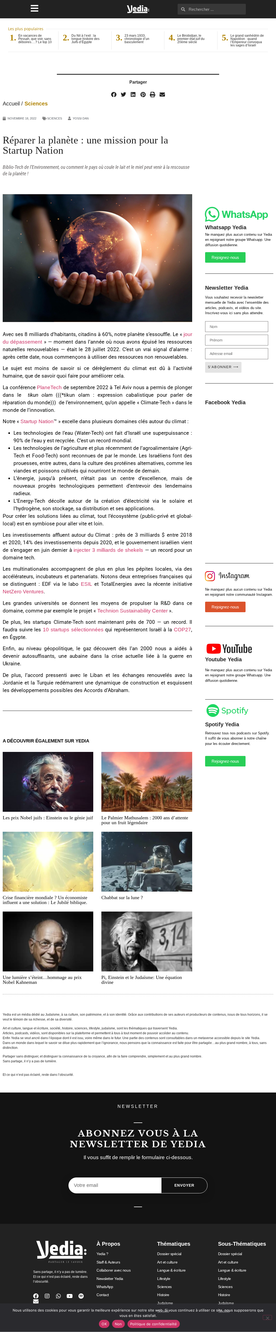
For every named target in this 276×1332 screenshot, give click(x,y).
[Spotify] (81, 1296)
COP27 (182, 629)
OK (104, 1324)
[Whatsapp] (58, 1296)
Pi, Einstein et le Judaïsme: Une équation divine (141, 980)
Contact (102, 1295)
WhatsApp (104, 1287)
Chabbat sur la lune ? (122, 897)
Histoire (163, 1295)
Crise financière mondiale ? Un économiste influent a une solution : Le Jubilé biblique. (45, 900)
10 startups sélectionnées (73, 629)
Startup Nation (37, 421)
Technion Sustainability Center (132, 611)
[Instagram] (47, 1296)
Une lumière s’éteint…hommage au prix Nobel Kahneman (42, 980)
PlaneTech (49, 387)
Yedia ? (102, 1254)
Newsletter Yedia (109, 1278)
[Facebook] (36, 1296)
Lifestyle (163, 1278)
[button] (114, 95)
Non (118, 1324)
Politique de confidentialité (153, 1324)
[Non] (267, 1317)
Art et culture (167, 1262)
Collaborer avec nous (113, 1270)
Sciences (36, 104)
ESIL (86, 584)
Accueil (11, 104)
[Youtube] (70, 1296)
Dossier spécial (169, 1254)
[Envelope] (36, 1301)
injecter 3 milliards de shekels (108, 550)
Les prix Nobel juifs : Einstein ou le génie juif (48, 817)
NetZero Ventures (23, 591)
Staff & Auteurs (108, 1262)
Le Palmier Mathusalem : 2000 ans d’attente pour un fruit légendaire (144, 820)
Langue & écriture (171, 1270)
